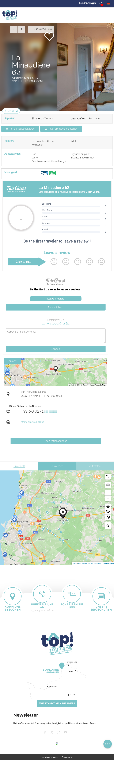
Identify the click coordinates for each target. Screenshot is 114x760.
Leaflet (74, 563)
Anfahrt (12, 361)
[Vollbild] (108, 476)
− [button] (108, 498)
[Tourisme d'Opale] (57, 643)
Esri (79, 563)
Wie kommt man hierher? (57, 703)
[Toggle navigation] (109, 15)
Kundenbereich (87, 3)
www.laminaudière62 (32, 421)
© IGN (84, 563)
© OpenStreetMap (94, 563)
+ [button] (108, 493)
